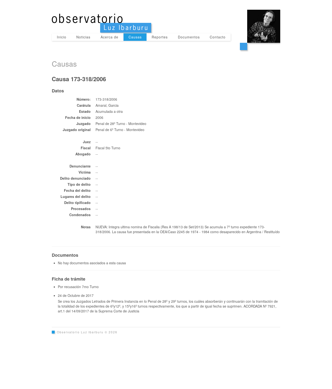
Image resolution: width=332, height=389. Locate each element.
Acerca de (109, 37)
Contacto (218, 37)
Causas (135, 37)
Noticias (83, 37)
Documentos (189, 37)
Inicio (61, 37)
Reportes (160, 37)
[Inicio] (166, 16)
